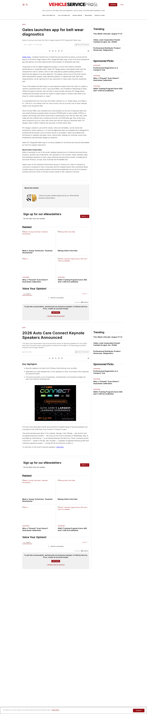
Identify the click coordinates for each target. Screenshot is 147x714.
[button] (23, 4)
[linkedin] (53, 51)
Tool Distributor (64, 15)
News (24, 24)
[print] (88, 51)
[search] (27, 4)
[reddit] (59, 51)
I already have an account (56, 316)
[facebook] (49, 51)
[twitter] (56, 51)
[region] (55, 298)
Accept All (138, 710)
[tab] (27, 293)
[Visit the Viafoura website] (84, 302)
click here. (60, 447)
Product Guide (100, 15)
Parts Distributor (48, 15)
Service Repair (77, 15)
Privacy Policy (55, 710)
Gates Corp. (26, 57)
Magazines (88, 15)
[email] (62, 51)
